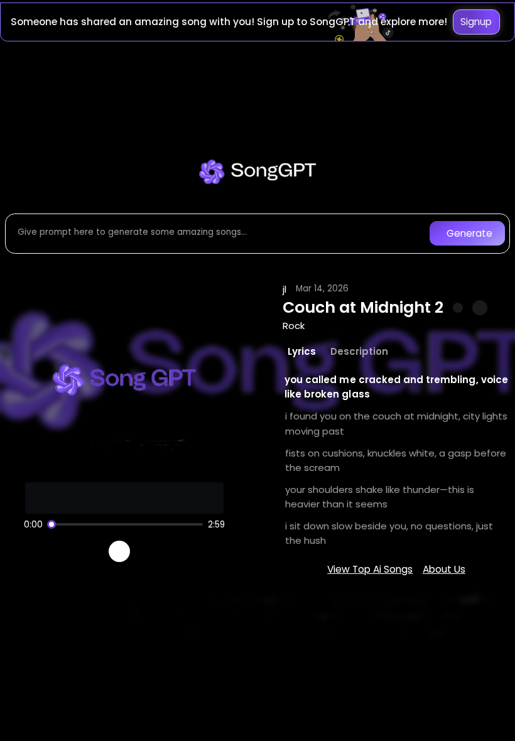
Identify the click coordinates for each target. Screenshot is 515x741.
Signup (476, 21)
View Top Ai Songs (370, 569)
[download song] (479, 307)
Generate (469, 233)
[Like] (458, 308)
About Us (444, 569)
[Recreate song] (154, 551)
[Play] (120, 552)
